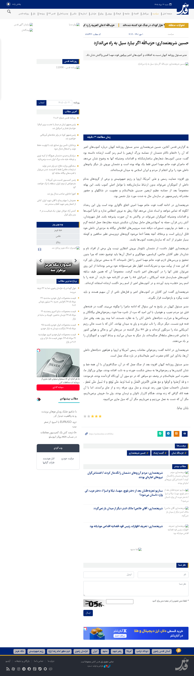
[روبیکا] (50, 669)
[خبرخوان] (7, 669)
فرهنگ (118, 14)
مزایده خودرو (67, 459)
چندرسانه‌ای (63, 14)
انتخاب (41, 102)
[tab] (58, 225)
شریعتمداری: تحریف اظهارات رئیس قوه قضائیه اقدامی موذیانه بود (126, 526)
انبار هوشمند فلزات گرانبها (48, 461)
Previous (76, 261)
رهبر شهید (117, 651)
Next (40, 261)
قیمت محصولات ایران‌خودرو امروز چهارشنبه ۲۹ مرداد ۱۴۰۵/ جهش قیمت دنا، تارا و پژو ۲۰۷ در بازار (57, 338)
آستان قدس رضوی (161, 651)
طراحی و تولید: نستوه (95, 666)
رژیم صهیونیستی (36, 651)
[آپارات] (13, 669)
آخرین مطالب (71, 111)
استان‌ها (83, 14)
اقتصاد (135, 14)
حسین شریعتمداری (137, 453)
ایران (95, 651)
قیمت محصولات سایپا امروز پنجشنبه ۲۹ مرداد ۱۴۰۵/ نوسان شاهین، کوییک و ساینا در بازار (56, 315)
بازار (34, 14)
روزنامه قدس (24, 14)
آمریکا (129, 651)
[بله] (40, 669)
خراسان (93, 14)
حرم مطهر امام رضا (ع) (59, 651)
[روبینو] (45, 669)
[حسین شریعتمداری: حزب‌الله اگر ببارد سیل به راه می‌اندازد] (136, 97)
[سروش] (29, 669)
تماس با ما (38, 661)
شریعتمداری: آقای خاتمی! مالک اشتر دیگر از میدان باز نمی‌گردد (128, 509)
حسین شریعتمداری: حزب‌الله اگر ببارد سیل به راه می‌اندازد (141, 43)
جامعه (127, 14)
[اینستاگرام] (18, 669)
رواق (101, 14)
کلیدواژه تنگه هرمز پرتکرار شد (58, 267)
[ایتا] (34, 669)
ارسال (88, 613)
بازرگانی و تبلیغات (22, 661)
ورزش (109, 14)
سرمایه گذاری (58, 387)
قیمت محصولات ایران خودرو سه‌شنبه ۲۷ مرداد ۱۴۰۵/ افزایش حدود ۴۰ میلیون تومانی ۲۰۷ (57, 302)
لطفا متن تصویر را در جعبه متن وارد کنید (170, 601)
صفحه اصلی (167, 14)
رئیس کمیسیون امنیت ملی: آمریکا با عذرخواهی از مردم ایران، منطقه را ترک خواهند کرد (56, 184)
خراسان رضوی (81, 651)
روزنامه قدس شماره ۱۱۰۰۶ (64, 118)
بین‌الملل (145, 14)
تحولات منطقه (176, 25)
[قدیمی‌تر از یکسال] (176, 477)
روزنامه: (76, 102)
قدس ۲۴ (51, 14)
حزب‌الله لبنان (177, 453)
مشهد (104, 651)
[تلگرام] (24, 669)
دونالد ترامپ (142, 651)
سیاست (156, 14)
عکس (74, 14)
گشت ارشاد (158, 453)
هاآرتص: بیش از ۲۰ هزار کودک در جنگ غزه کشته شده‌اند (160, 25)
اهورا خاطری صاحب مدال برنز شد (61, 194)
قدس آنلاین (183, 11)
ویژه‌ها (42, 14)
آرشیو (7, 661)
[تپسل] (85, 629)
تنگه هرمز (19, 651)
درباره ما (51, 661)
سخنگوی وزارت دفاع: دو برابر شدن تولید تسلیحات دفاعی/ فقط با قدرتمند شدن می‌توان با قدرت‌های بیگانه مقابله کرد (56, 169)
